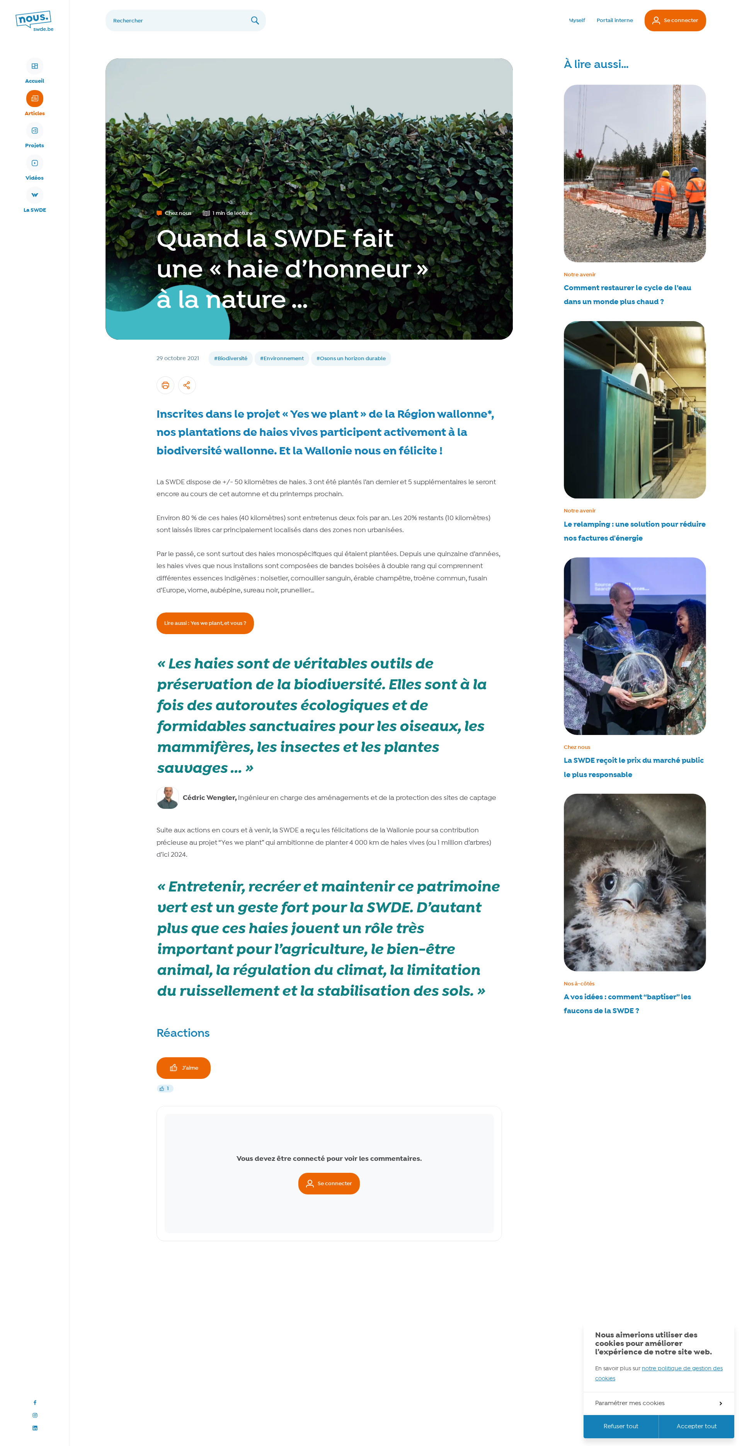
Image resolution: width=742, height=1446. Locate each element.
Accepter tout (697, 1427)
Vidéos (35, 178)
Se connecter (681, 20)
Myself (577, 20)
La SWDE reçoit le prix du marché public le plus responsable (634, 767)
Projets (34, 145)
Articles (35, 113)
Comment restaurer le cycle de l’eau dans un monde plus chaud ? (627, 295)
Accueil (34, 81)
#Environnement (282, 358)
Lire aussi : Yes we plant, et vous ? (205, 623)
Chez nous (577, 747)
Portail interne (615, 20)
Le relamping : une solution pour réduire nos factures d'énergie (635, 531)
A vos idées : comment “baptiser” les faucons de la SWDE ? (627, 1004)
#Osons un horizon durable (351, 358)
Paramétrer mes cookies (630, 1403)
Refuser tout (621, 1427)
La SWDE (35, 210)
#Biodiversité (230, 358)
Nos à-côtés (579, 983)
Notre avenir (580, 274)
